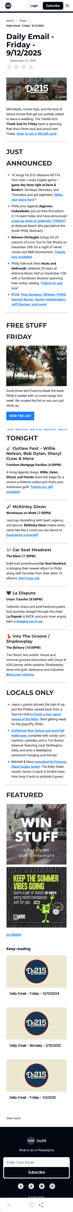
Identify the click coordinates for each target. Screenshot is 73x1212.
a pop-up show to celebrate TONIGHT (38, 221)
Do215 (10, 21)
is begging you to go (27, 621)
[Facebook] (41, 1186)
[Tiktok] (31, 1186)
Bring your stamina (20, 674)
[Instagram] (52, 1186)
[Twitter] (20, 1186)
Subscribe (53, 5)
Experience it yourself (22, 535)
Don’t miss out (29, 578)
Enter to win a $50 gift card (36, 134)
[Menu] (67, 5)
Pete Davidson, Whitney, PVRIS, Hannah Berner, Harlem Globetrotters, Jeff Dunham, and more (39, 299)
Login (34, 5)
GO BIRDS (13, 935)
